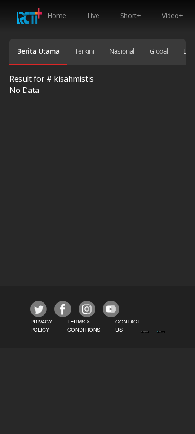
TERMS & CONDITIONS (83, 325)
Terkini (84, 50)
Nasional (121, 50)
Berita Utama (38, 50)
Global (159, 50)
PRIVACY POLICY (41, 325)
